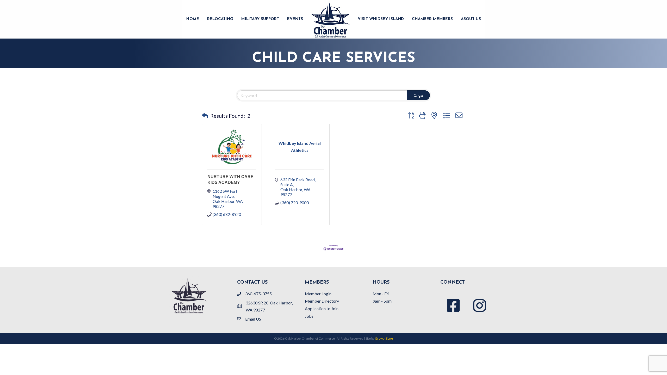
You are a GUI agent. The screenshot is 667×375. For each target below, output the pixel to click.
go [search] (420, 95)
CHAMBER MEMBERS (432, 19)
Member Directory (322, 300)
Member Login (318, 293)
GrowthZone (384, 338)
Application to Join (321, 308)
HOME (192, 19)
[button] (205, 115)
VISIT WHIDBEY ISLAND (381, 19)
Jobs (309, 316)
